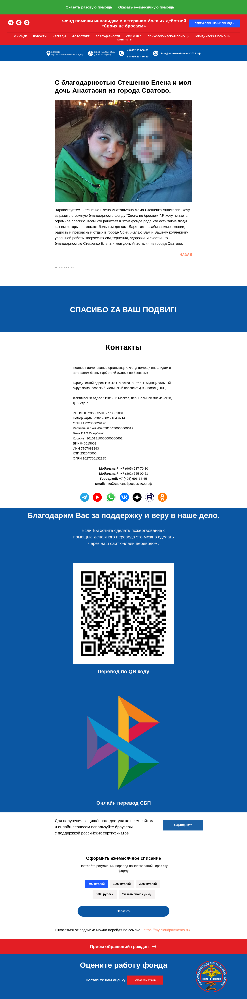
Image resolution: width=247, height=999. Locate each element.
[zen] (26, 22)
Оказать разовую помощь (89, 7)
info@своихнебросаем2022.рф (181, 53)
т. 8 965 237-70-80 (137, 56)
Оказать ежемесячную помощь (146, 7)
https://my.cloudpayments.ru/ (167, 930)
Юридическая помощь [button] (212, 36)
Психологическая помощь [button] (168, 36)
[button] (214, 24)
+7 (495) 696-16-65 (133, 478)
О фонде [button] (20, 36)
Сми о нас (134, 36)
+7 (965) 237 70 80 (134, 468)
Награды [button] (59, 36)
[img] (124, 497)
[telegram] (11, 22)
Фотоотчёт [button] (81, 36)
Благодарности (108, 36)
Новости (40, 36)
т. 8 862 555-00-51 (137, 50)
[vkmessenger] (19, 22)
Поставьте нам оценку (105, 980)
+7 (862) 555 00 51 (134, 473)
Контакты (125, 39)
